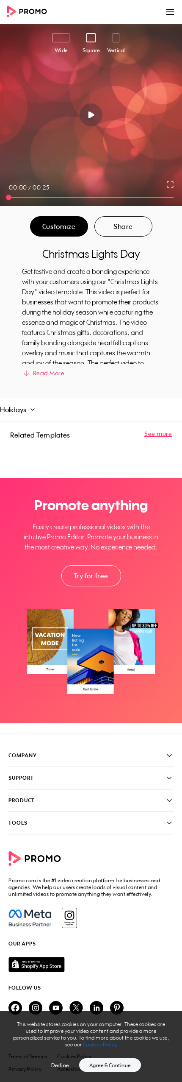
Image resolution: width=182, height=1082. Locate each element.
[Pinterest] (117, 1008)
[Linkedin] (96, 1008)
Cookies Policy (100, 1044)
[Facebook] (29, 917)
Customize (58, 226)
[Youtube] (56, 1008)
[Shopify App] (91, 964)
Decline (60, 1065)
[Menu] (170, 12)
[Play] (91, 115)
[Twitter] (76, 1008)
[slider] (8, 197)
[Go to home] (29, 12)
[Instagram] (69, 918)
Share (123, 226)
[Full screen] (170, 184)
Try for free (91, 576)
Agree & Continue (110, 1065)
